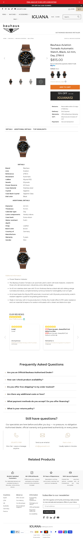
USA (4, 500)
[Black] (52, 75)
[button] (5, 14)
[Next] (46, 58)
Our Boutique (20, 503)
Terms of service (46, 535)
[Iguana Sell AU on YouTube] (15, 9)
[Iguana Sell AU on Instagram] (5, 9)
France (5, 511)
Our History (20, 500)
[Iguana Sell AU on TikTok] (12, 9)
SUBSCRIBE (49, 512)
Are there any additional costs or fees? (26, 394)
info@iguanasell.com (42, 446)
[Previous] (4, 58)
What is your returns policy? (21, 408)
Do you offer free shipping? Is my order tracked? (30, 387)
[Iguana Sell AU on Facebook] (2, 9)
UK (4, 503)
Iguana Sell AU (49, 526)
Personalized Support (20, 506)
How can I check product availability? (25, 380)
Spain (5, 497)
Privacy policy (36, 537)
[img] (42, 317)
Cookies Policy (46, 537)
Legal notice (37, 535)
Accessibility (33, 514)
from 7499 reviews (15, 319)
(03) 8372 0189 (21, 9)
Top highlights (39, 129)
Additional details (22, 129)
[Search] (78, 17)
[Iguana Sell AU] (40, 17)
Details (9, 129)
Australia (6, 506)
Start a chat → (68, 442)
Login (72, 9)
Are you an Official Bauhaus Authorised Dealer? (30, 372)
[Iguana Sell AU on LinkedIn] (9, 9)
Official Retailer (34, 507)
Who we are (20, 497)
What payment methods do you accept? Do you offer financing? (38, 401)
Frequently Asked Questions (33, 499)
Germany (6, 508)
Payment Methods (32, 510)
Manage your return (33, 503)
